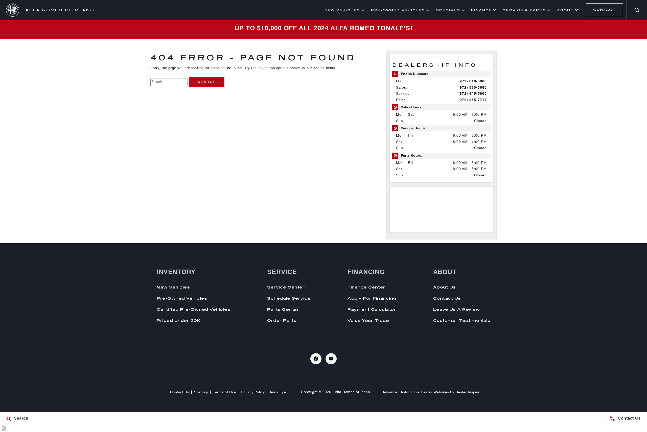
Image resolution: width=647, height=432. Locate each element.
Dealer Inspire (467, 392)
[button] (637, 10)
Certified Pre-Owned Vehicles (193, 309)
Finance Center (366, 287)
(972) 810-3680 (472, 81)
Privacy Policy (253, 392)
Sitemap (201, 392)
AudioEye (278, 392)
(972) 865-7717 (472, 100)
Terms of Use (224, 392)
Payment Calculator (372, 309)
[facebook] (315, 358)
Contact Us (447, 298)
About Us (444, 287)
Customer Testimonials (462, 320)
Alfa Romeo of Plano (352, 392)
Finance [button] (481, 10)
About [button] (565, 10)
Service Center (286, 287)
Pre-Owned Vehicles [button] (398, 10)
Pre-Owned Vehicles (182, 298)
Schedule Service (289, 298)
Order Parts (282, 320)
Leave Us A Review (456, 309)
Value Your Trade (368, 320)
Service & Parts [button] (524, 10)
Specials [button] (448, 10)
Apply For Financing (372, 298)
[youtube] (331, 358)
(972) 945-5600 (472, 93)
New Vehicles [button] (342, 10)
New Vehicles (173, 287)
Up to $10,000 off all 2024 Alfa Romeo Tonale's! (323, 29)
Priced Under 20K (178, 320)
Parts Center (283, 309)
